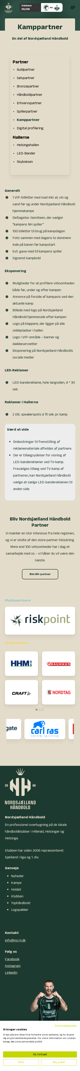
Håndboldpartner (29, 94)
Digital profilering (30, 128)
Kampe (16, 882)
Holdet (16, 889)
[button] (73, 8)
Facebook (12, 959)
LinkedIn (11, 972)
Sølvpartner (25, 77)
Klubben (17, 896)
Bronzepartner (28, 86)
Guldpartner (26, 69)
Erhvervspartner (29, 103)
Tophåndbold (20, 903)
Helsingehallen (28, 144)
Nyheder (17, 876)
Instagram (13, 965)
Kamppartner (28, 119)
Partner (20, 62)
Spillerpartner (27, 111)
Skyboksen (25, 161)
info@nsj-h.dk (15, 940)
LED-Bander (26, 153)
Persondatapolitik (66, 1026)
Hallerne (21, 137)
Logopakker (19, 909)
